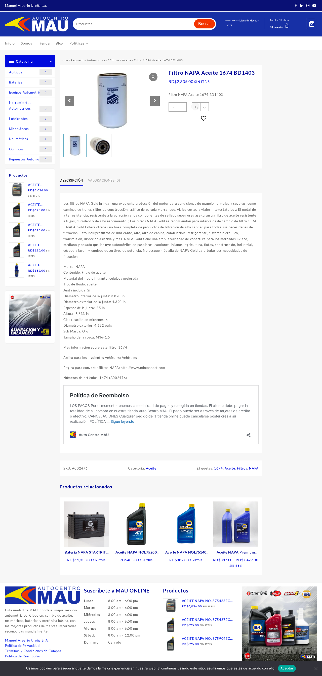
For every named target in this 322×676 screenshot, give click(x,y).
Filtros (114, 60)
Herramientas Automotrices (20, 105)
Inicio (64, 60)
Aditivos (15, 72)
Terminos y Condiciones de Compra (33, 651)
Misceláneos (19, 129)
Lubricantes (18, 119)
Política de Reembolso (22, 656)
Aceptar (286, 668)
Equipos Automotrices (26, 92)
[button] (155, 101)
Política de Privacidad (22, 646)
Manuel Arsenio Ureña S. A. (27, 640)
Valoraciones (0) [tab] (104, 180)
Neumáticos (18, 139)
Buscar (204, 24)
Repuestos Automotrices (28, 159)
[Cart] (312, 24)
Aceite (126, 60)
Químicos (16, 149)
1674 (218, 468)
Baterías (16, 82)
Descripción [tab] (71, 180)
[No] (315, 668)
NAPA (254, 468)
